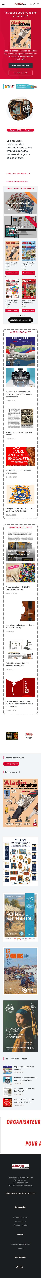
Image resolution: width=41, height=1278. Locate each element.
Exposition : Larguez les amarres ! (24, 1068)
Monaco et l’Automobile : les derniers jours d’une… (26, 1079)
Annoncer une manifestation (17, 181)
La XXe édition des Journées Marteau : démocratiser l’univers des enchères (19, 703)
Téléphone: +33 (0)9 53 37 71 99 (20, 1193)
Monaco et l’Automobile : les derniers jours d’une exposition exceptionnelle (19, 394)
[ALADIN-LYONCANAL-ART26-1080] (20, 1051)
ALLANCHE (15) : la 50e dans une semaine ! (18, 471)
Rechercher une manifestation (17, 173)
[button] (3, 4)
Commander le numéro (20, 65)
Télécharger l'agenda (11, 764)
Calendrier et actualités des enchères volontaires (17, 664)
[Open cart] (38, 4)
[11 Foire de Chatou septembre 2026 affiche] (20, 941)
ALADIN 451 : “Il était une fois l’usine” (19, 433)
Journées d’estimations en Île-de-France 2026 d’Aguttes (20, 626)
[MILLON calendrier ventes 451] (20, 885)
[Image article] (20, 351)
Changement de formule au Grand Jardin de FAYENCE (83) (20, 509)
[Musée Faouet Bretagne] (20, 995)
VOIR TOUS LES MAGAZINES (20, 320)
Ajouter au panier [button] (12, 273)
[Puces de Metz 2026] (20, 88)
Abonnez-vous (19, 73)
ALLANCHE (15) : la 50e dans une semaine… (24, 1100)
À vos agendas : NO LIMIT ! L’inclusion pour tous (18, 588)
